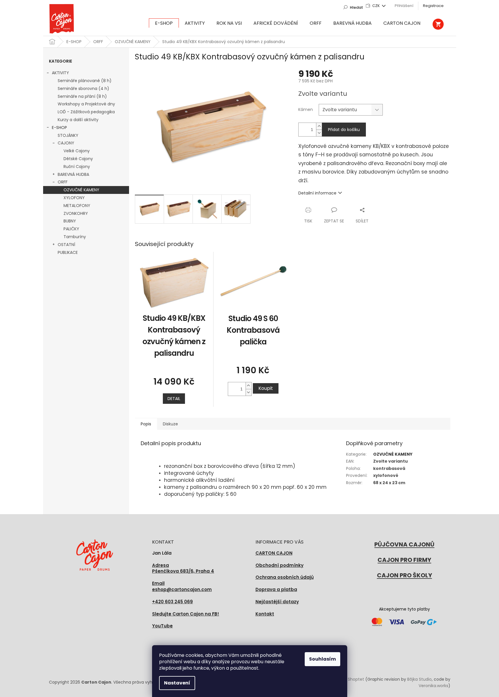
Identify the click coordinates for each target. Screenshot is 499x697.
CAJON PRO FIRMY (404, 560)
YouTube (162, 626)
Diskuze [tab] (170, 424)
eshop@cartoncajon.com (182, 586)
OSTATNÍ (66, 244)
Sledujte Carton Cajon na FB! (185, 614)
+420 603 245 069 (172, 602)
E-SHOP (59, 127)
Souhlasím (322, 659)
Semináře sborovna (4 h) (83, 88)
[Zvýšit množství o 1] (319, 126)
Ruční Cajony (77, 166)
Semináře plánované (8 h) (85, 81)
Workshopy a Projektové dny (86, 104)
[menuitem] (164, 23)
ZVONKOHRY (76, 213)
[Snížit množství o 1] (319, 133)
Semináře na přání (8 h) (82, 96)
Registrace (433, 5)
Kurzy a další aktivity (78, 120)
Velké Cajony (77, 151)
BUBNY (70, 221)
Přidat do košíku (344, 129)
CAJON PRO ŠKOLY (404, 575)
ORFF (63, 182)
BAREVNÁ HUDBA (73, 174)
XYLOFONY (74, 198)
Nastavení (177, 683)
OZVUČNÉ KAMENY (81, 190)
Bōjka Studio (419, 679)
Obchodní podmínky (279, 565)
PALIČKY (71, 229)
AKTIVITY (60, 73)
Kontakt (264, 614)
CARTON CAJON (273, 553)
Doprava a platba (276, 589)
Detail (173, 398)
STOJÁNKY (68, 135)
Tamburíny (75, 237)
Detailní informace (317, 193)
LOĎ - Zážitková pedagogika (86, 112)
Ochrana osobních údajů (284, 577)
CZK (376, 5)
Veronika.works (433, 686)
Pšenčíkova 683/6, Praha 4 (183, 568)
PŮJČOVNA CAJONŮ (404, 544)
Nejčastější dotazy (277, 602)
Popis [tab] (146, 424)
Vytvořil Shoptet (348, 679)
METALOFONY (77, 205)
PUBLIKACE (68, 252)
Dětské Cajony (78, 159)
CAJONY (66, 143)
